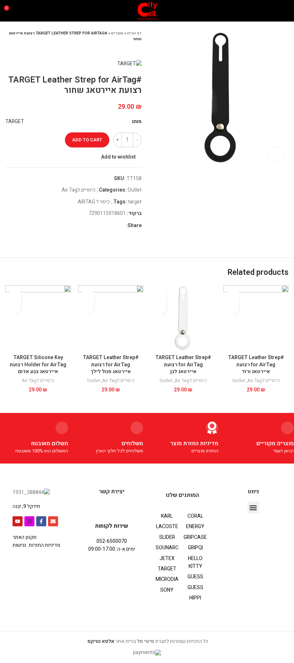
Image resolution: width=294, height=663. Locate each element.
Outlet (135, 190)
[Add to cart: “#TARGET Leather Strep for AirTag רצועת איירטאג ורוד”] (233, 307)
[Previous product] (23, 49)
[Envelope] (53, 521)
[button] (253, 507)
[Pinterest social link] (104, 225)
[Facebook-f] (41, 521)
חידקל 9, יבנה (26, 506)
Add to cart (87, 139)
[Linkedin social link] (95, 225)
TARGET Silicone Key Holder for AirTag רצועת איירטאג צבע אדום (38, 364)
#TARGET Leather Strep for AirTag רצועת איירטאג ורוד (256, 364)
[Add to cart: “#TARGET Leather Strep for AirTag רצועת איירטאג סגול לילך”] (88, 307)
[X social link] (112, 225)
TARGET (14, 121)
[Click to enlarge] (276, 154)
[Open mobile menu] (285, 11)
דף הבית (134, 33)
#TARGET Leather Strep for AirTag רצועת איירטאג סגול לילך (111, 364)
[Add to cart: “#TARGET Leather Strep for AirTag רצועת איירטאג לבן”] (160, 307)
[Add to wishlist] (233, 295)
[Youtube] (18, 521)
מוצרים (117, 33)
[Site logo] (147, 10)
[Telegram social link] (87, 225)
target (135, 202)
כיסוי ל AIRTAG (94, 202)
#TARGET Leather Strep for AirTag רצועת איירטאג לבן (183, 364)
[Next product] (9, 49)
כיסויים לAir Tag (78, 190)
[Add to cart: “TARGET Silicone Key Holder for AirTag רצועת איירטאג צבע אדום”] (15, 307)
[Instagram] (29, 521)
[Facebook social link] (120, 225)
